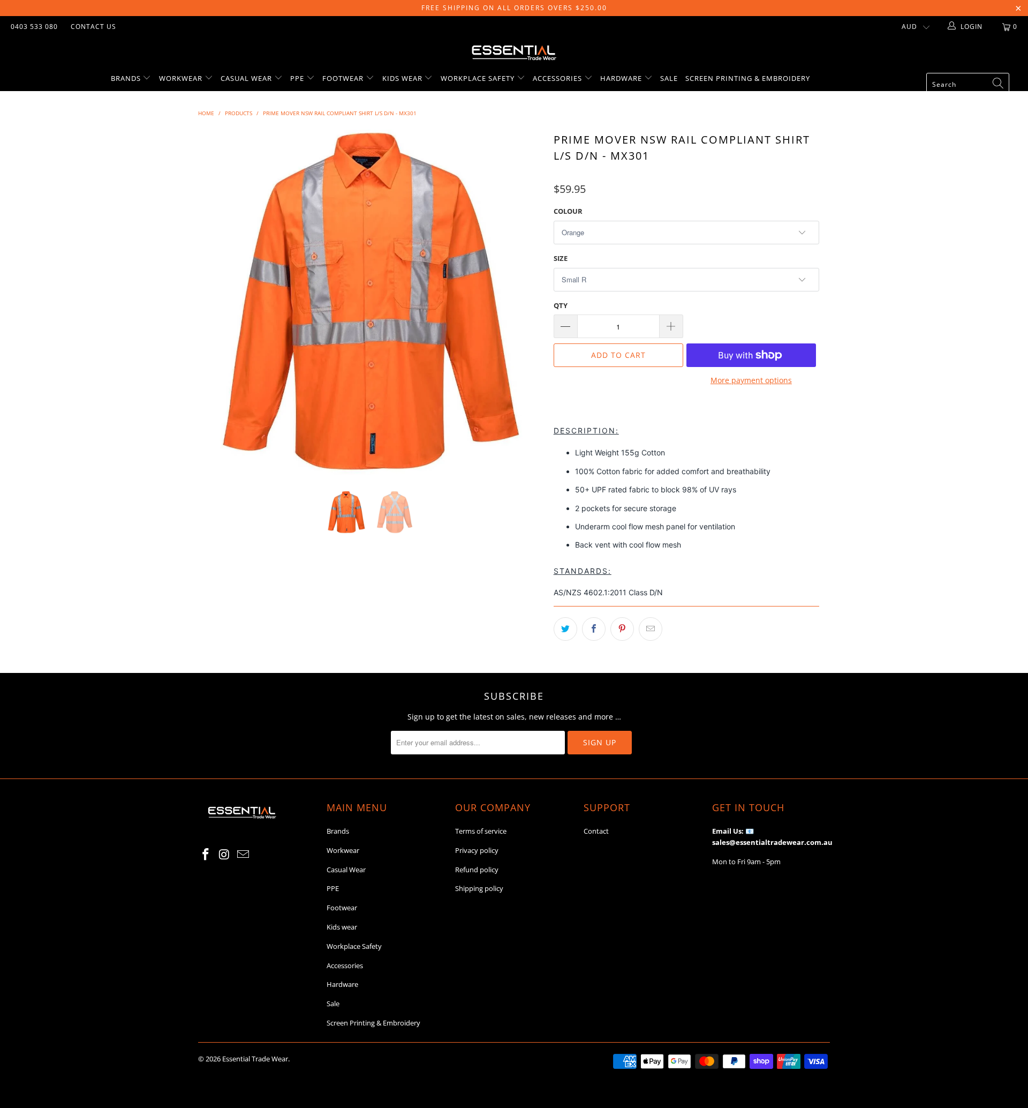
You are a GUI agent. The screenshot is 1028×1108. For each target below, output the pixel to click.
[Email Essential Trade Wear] (243, 854)
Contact (596, 831)
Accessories (558, 78)
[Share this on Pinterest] (622, 629)
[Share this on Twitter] (565, 629)
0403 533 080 (34, 26)
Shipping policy (479, 888)
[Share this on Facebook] (594, 629)
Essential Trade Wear (255, 1059)
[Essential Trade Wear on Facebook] (206, 854)
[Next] (524, 302)
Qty (561, 305)
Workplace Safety (479, 78)
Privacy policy (476, 850)
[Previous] (217, 302)
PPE (298, 78)
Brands (127, 78)
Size (561, 258)
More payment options (751, 380)
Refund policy (476, 869)
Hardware (622, 78)
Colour (568, 211)
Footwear (344, 78)
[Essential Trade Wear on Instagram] (225, 854)
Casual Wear (247, 78)
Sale (669, 78)
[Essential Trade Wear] (514, 52)
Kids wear (403, 78)
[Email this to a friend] (650, 629)
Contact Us (93, 26)
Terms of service (481, 831)
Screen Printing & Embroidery (747, 78)
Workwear (182, 78)
